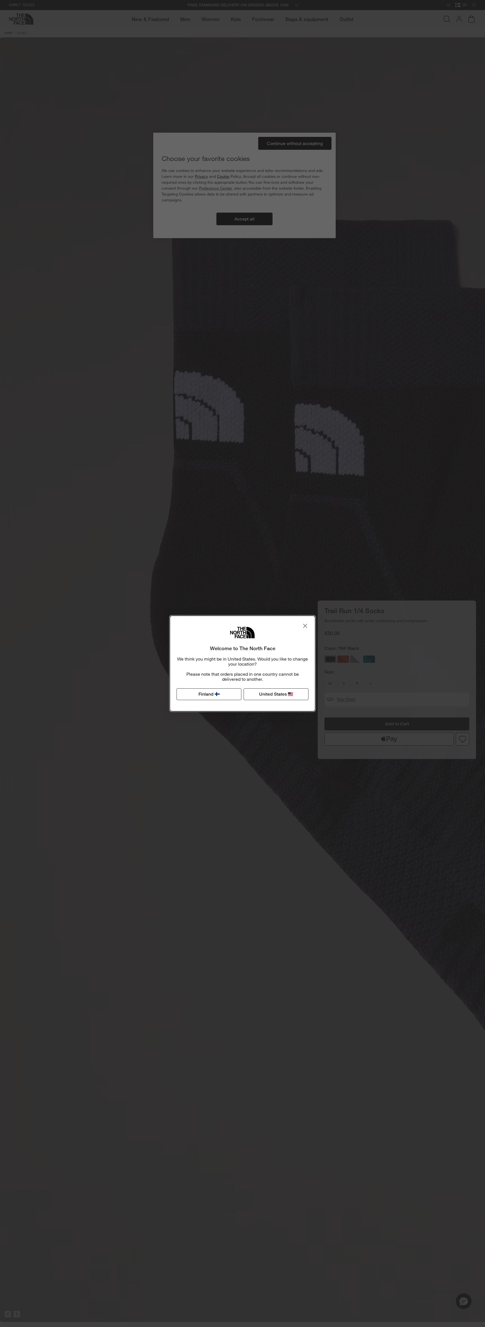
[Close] (305, 625)
